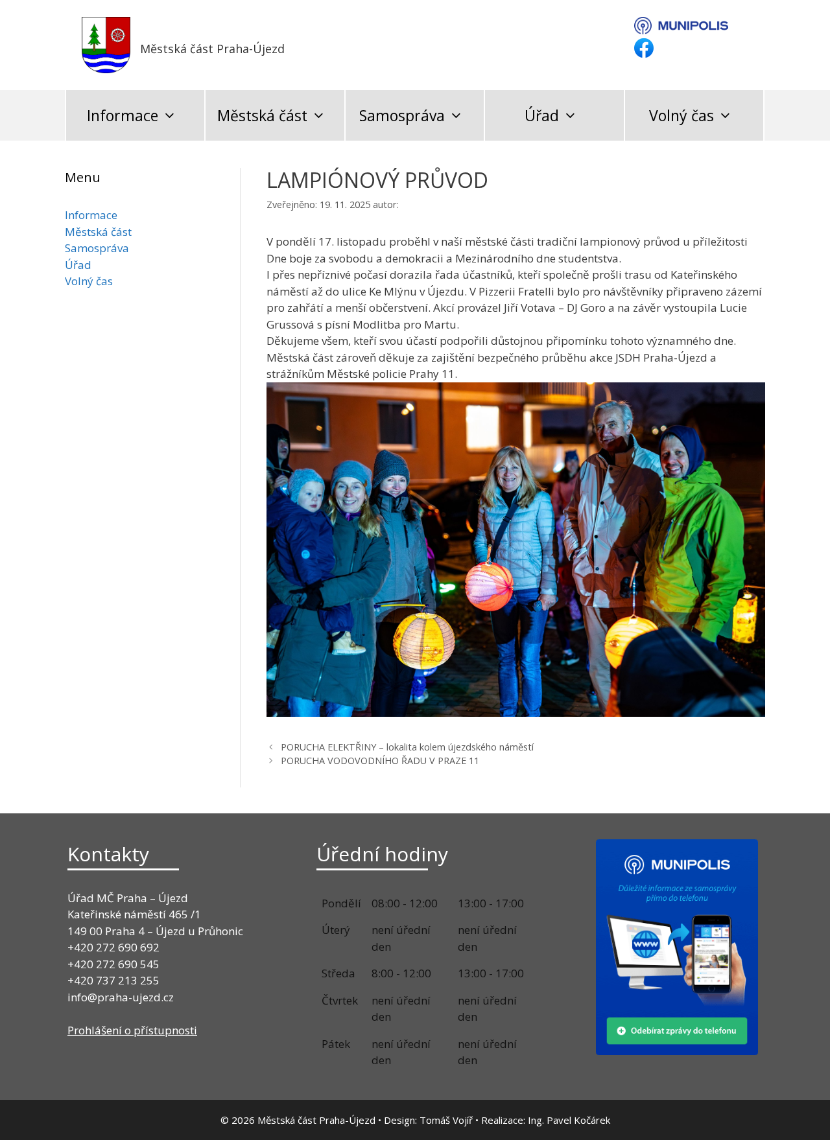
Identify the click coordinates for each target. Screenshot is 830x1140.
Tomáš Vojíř (446, 1119)
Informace (122, 115)
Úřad (542, 115)
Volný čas (681, 115)
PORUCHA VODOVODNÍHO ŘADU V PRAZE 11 (380, 760)
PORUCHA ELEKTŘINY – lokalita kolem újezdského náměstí (407, 747)
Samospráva (402, 115)
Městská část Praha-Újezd (212, 48)
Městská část (262, 115)
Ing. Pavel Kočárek (569, 1119)
